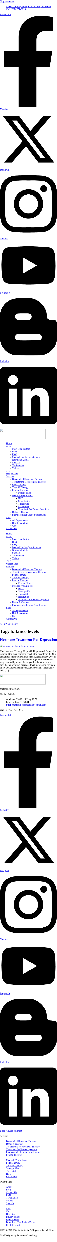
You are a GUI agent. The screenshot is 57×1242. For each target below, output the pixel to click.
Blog (14, 451)
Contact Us (11, 528)
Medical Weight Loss (22, 495)
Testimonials (18, 465)
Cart (14, 525)
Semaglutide (24, 501)
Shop (8, 517)
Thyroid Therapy (20, 487)
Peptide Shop (24, 492)
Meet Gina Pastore (21, 449)
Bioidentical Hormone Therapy (27, 479)
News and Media (20, 460)
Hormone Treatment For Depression (28, 640)
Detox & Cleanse (20, 512)
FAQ (14, 454)
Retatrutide (23, 506)
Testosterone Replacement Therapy (29, 481)
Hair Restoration (20, 523)
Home (9, 443)
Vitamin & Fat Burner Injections (33, 509)
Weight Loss (12, 473)
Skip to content (7, 1)
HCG (21, 498)
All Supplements (20, 520)
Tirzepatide (23, 503)
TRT (8, 471)
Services (10, 476)
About (9, 446)
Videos (15, 468)
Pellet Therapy (19, 484)
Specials (16, 462)
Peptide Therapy (20, 490)
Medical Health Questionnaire (26, 457)
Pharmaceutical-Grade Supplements (29, 514)
